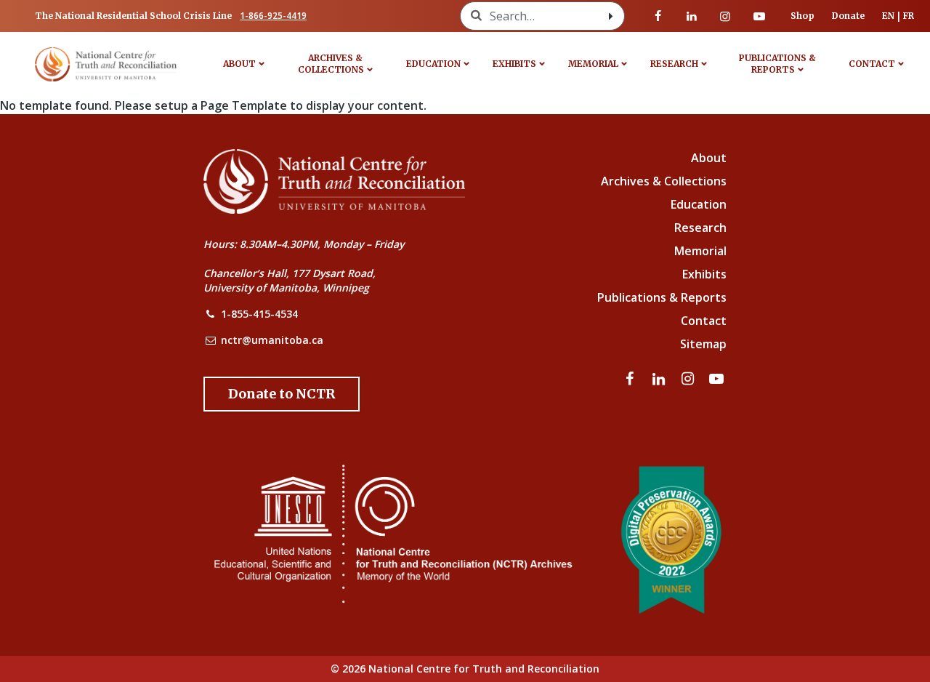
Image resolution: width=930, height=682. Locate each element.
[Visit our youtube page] (759, 16)
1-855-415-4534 (259, 314)
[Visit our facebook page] (658, 16)
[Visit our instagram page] (725, 16)
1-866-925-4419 (273, 15)
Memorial (593, 63)
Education (433, 63)
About (239, 63)
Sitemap (703, 344)
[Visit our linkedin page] (692, 16)
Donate (848, 15)
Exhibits (514, 63)
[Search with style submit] (611, 16)
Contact (872, 63)
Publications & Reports (777, 63)
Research (674, 63)
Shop (802, 15)
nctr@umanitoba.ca (272, 340)
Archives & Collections (331, 63)
